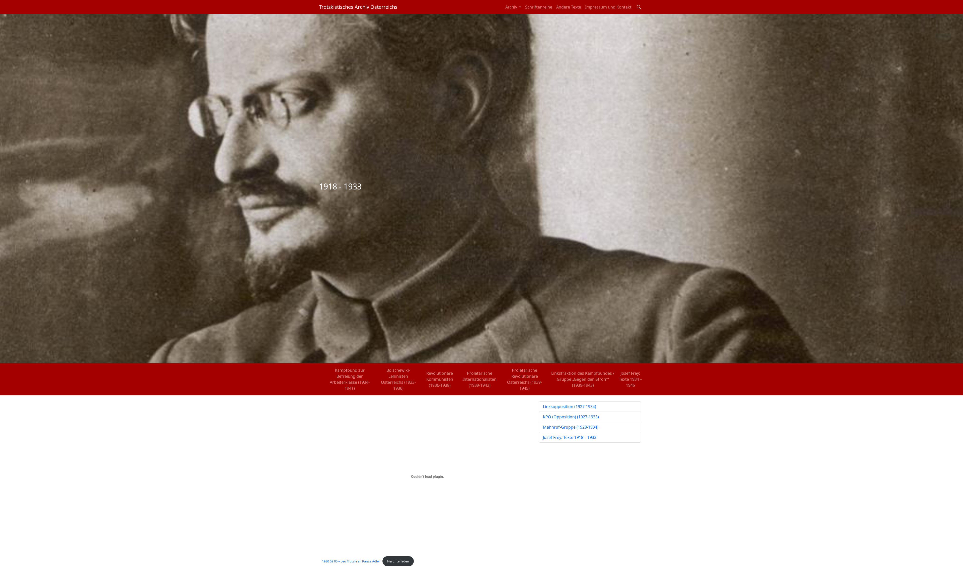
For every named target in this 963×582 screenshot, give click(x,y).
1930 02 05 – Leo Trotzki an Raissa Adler (351, 561)
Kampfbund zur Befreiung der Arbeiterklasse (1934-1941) (350, 379)
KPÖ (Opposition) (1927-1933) (571, 417)
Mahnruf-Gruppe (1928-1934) (570, 427)
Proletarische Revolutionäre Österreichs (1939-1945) (524, 379)
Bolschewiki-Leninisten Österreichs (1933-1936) (398, 379)
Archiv (511, 7)
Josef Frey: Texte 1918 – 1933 (569, 437)
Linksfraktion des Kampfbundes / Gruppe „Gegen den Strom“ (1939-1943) (582, 379)
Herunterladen (398, 561)
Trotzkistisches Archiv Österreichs (358, 7)
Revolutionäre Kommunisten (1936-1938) (439, 379)
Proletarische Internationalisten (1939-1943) (479, 379)
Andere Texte (568, 7)
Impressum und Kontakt (608, 7)
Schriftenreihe (538, 7)
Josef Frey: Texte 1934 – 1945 (630, 379)
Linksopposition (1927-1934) (569, 406)
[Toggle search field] (638, 7)
